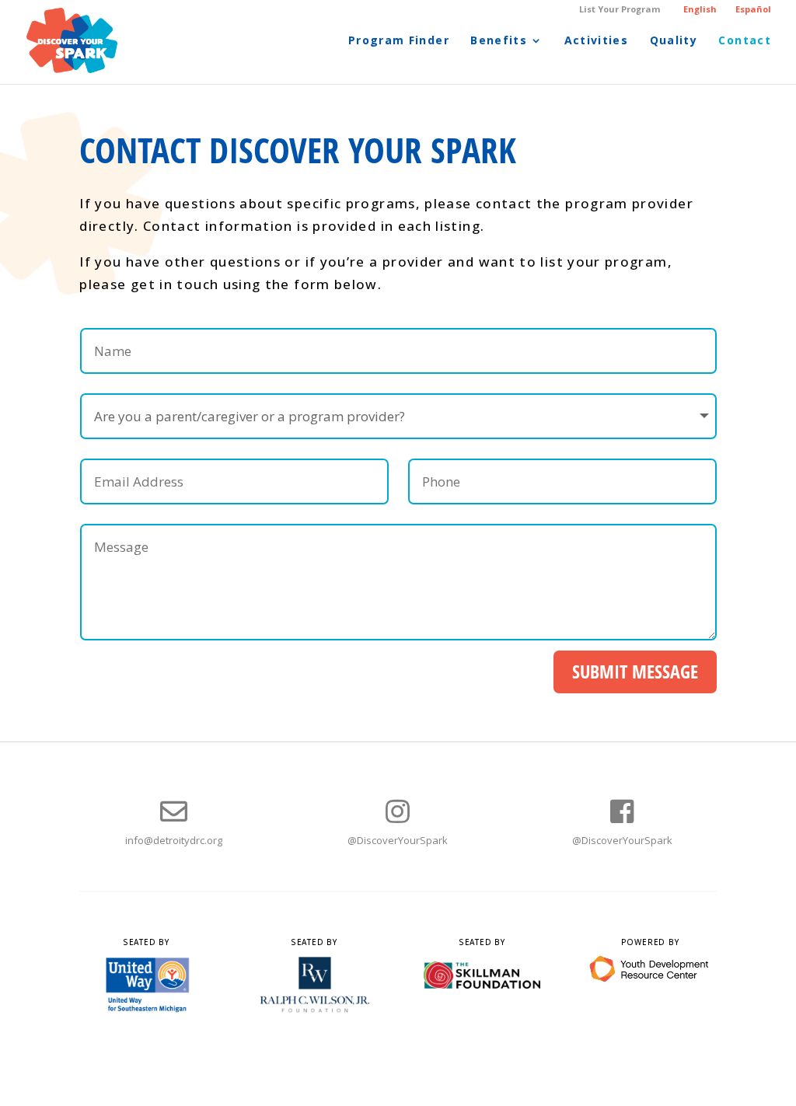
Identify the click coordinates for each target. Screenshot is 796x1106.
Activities (596, 41)
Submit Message (635, 671)
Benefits (498, 41)
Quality (674, 41)
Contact (744, 41)
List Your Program (619, 10)
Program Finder (398, 41)
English (700, 9)
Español (753, 9)
